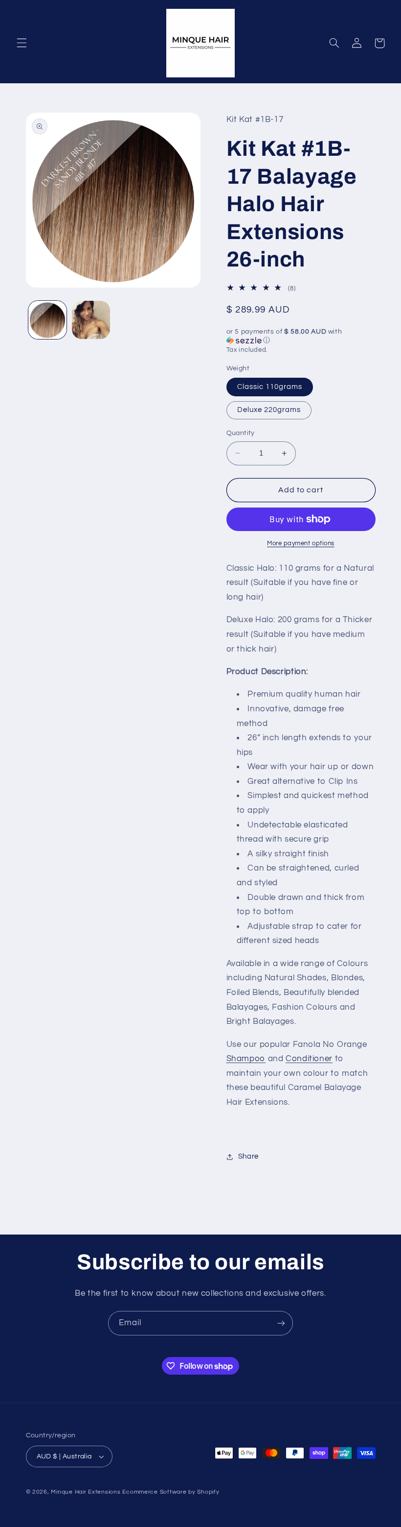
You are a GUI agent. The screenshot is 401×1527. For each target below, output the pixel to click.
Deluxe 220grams (269, 409)
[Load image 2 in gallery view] (91, 320)
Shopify (208, 1492)
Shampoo (246, 1058)
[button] (21, 43)
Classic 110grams (270, 386)
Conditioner (309, 1058)
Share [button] (248, 1156)
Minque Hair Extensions (85, 1492)
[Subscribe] (281, 1323)
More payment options (300, 543)
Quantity (240, 433)
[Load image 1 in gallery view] (47, 320)
